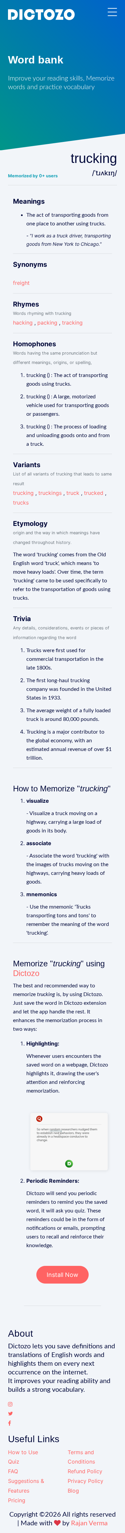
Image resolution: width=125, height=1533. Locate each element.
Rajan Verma (89, 1523)
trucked (93, 493)
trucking (23, 493)
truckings (50, 493)
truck (72, 493)
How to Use (23, 1452)
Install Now (62, 1274)
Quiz (13, 1461)
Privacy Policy (85, 1481)
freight (21, 282)
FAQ (13, 1471)
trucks (21, 502)
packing (47, 322)
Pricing (16, 1500)
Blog (73, 1490)
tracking (72, 322)
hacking (23, 322)
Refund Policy (85, 1471)
